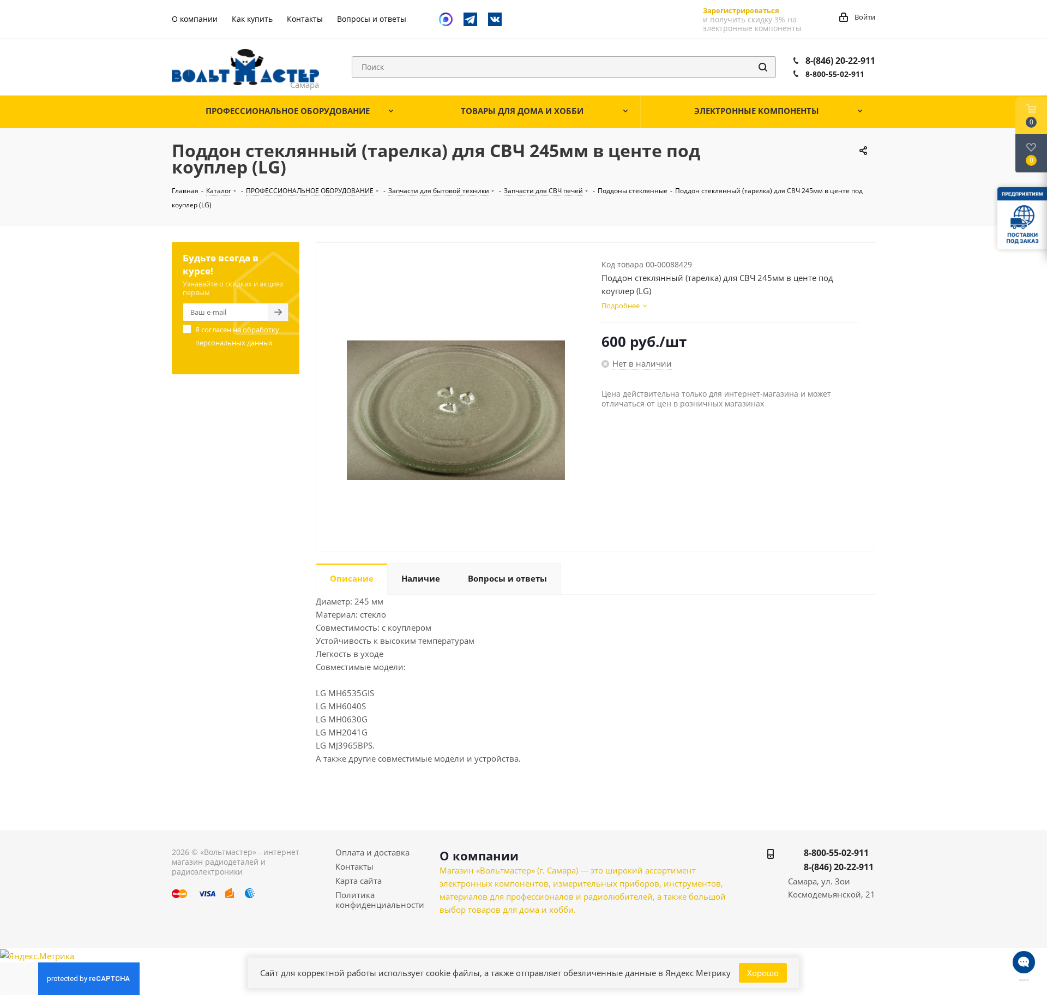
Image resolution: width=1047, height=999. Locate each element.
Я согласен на (237, 336)
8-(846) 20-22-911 (840, 61)
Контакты (354, 866)
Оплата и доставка (372, 852)
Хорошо (763, 972)
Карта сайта (358, 880)
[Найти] (763, 67)
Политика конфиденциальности (379, 899)
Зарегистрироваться (741, 10)
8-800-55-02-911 (834, 74)
